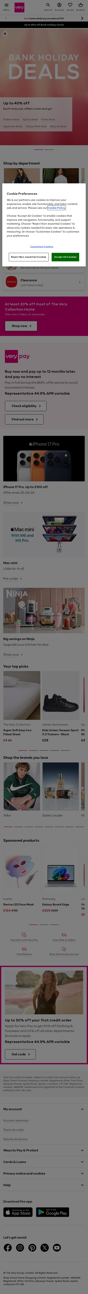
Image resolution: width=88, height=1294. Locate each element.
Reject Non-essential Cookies (28, 257)
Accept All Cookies (65, 257)
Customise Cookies (41, 246)
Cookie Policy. (56, 208)
